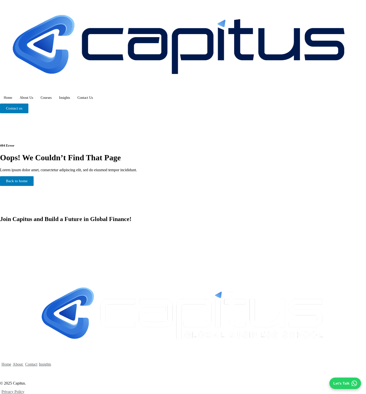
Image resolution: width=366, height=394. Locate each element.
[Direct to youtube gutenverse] (31, 372)
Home (8, 98)
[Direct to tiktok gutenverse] (5, 372)
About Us (26, 98)
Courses (46, 98)
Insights (64, 98)
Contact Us (85, 98)
